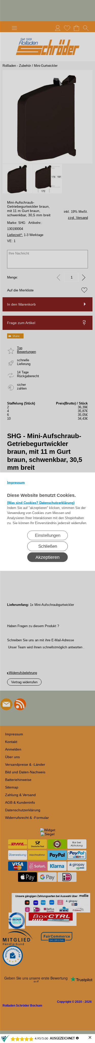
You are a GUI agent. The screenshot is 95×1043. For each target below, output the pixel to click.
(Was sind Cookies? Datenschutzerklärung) (40, 502)
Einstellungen (47, 535)
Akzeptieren (47, 557)
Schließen (47, 546)
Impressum (16, 482)
